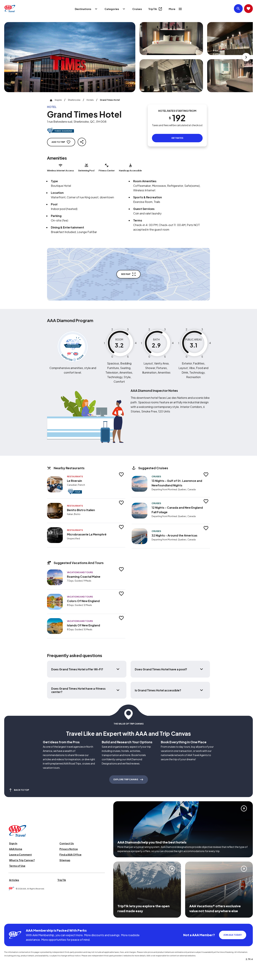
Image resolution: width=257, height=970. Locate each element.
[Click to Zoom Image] (69, 57)
